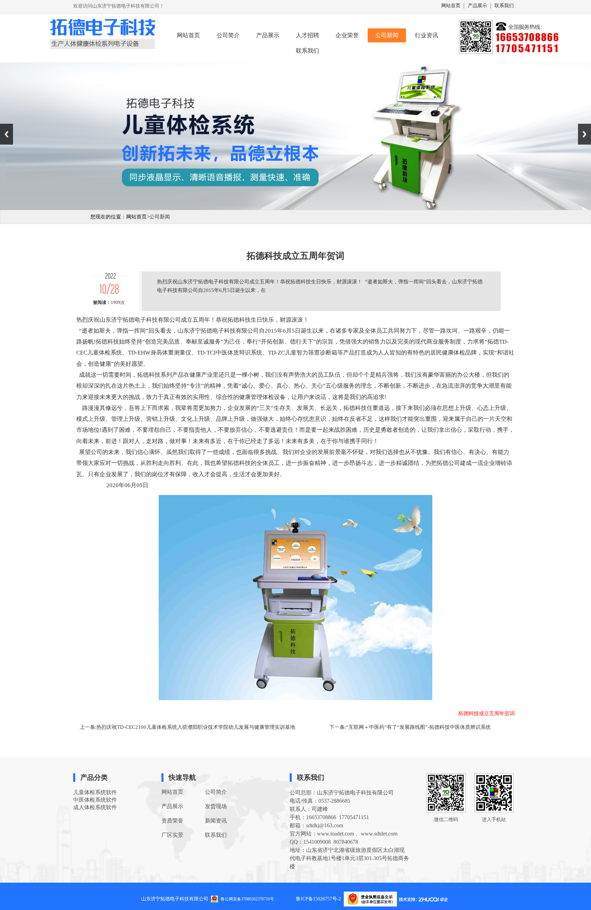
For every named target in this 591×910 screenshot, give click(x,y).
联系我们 (504, 5)
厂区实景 (172, 835)
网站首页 (450, 5)
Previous (6, 134)
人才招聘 (307, 35)
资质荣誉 (172, 821)
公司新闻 (386, 35)
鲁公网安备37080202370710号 (247, 898)
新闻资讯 (216, 821)
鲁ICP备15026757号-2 (320, 898)
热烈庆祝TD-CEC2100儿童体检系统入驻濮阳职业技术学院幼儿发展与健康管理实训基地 (195, 727)
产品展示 (477, 5)
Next (584, 134)
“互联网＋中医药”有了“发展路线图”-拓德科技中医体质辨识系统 (418, 727)
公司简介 (228, 35)
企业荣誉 (347, 35)
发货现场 (216, 806)
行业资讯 (426, 35)
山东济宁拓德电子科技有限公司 (174, 898)
